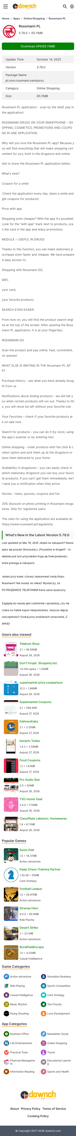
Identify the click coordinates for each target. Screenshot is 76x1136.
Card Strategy (55, 995)
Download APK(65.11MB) (38, 46)
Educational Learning (59, 1062)
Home (5, 18)
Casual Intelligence (21, 995)
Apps (16, 18)
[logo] (5, 6)
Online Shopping (34, 18)
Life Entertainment (21, 1043)
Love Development (58, 1013)
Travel (51, 1052)
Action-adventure (20, 976)
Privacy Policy (30, 1108)
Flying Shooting (19, 1013)
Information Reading (22, 1071)
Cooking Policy (38, 1116)
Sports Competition (58, 985)
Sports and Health (58, 1071)
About (14, 1108)
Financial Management (22, 1062)
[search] (65, 6)
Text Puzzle (54, 1004)
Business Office (19, 1033)
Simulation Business (59, 976)
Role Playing (17, 985)
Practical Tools (19, 1052)
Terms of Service (54, 1108)
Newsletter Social (57, 1033)
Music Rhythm (18, 1004)
